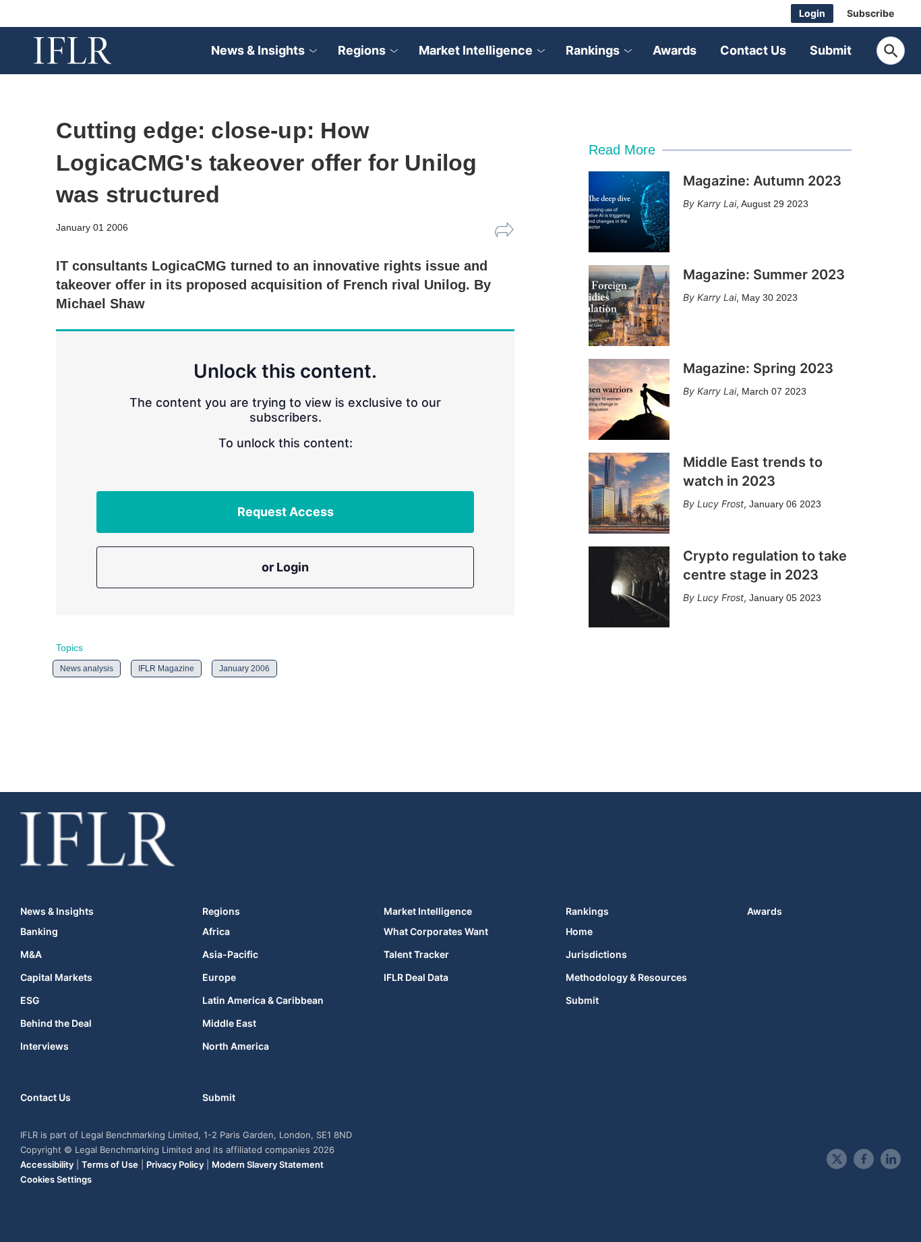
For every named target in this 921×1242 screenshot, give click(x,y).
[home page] (88, 50)
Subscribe (870, 13)
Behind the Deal (56, 1023)
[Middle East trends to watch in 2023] (629, 493)
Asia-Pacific (230, 954)
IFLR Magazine (166, 668)
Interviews (44, 1046)
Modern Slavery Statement (268, 1164)
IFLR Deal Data (416, 977)
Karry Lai (716, 203)
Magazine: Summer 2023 (764, 274)
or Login (285, 567)
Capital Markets (56, 977)
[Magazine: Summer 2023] (629, 305)
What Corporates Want (436, 931)
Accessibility (46, 1164)
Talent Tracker (416, 954)
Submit (831, 50)
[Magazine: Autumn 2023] (629, 211)
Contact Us (753, 50)
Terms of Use (110, 1164)
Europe (219, 977)
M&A (31, 954)
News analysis (86, 668)
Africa (216, 931)
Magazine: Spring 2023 (758, 368)
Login (812, 13)
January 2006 (244, 668)
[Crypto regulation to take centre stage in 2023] (629, 586)
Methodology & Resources (626, 977)
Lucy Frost (720, 503)
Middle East (229, 1023)
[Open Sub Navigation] (312, 51)
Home (579, 931)
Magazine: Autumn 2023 (762, 181)
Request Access (285, 512)
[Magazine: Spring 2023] (629, 399)
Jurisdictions (596, 954)
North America (235, 1046)
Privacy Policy (175, 1164)
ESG (30, 1000)
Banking (39, 931)
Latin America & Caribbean (263, 1000)
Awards (674, 50)
